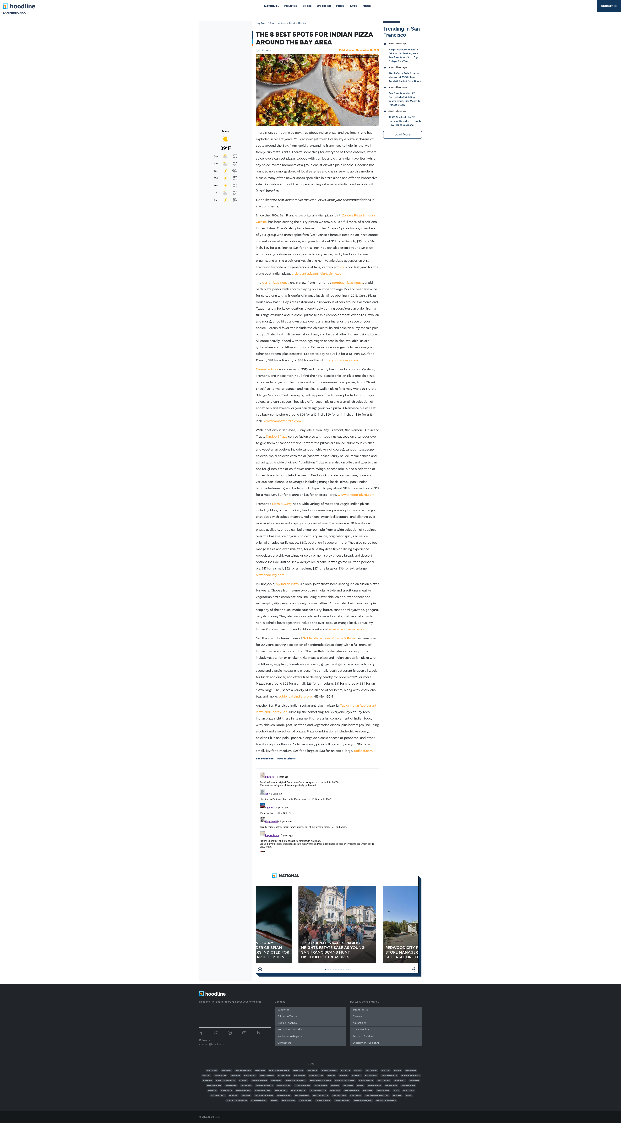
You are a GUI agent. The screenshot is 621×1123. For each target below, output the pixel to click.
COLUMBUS (299, 1075)
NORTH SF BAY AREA (279, 1070)
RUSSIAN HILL (283, 1096)
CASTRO (206, 1075)
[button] (260, 969)
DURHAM (207, 1080)
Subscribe (609, 6)
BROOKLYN (410, 1070)
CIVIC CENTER (267, 1075)
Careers (357, 1016)
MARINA (335, 1086)
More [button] (366, 6)
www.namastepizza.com (282, 421)
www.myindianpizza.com (347, 629)
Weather (324, 6)
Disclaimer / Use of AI (366, 1043)
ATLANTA (345, 1070)
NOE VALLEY (281, 1091)
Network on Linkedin (290, 1029)
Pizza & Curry (282, 504)
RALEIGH (246, 1096)
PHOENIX (367, 1091)
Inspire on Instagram (290, 1036)
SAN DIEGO (355, 1096)
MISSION (212, 1091)
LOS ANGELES (283, 1086)
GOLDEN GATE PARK (344, 1080)
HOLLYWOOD (384, 1080)
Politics (290, 6)
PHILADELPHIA (351, 1091)
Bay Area (261, 23)
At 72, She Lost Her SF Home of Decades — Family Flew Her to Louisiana (404, 121)
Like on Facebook (288, 1023)
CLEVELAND (284, 1075)
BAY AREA (312, 1070)
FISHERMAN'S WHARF (320, 1080)
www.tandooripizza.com (356, 495)
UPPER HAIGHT (342, 1101)
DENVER (343, 1075)
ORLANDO (335, 1091)
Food (340, 6)
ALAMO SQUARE (329, 1070)
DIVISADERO (371, 1075)
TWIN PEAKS (305, 1101)
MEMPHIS (348, 1086)
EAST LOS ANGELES (225, 1080)
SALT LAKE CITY (320, 1096)
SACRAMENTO (302, 1096)
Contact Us (284, 1043)
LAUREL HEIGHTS (264, 1086)
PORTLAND (408, 1091)
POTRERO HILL (218, 1096)
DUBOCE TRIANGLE (410, 1075)
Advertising (359, 1023)
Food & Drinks (297, 23)
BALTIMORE (371, 1070)
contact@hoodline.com (213, 1044)
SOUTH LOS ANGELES (237, 1101)
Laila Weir (263, 50)
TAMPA (274, 1101)
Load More (402, 134)
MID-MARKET (374, 1086)
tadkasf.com (363, 751)
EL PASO (243, 1080)
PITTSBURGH (383, 1091)
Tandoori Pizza (276, 436)
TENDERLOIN (288, 1101)
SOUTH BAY (212, 1070)
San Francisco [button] (14, 12)
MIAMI (360, 1086)
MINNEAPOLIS (408, 1086)
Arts (353, 6)
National (271, 6)
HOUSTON (414, 1080)
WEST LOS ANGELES (386, 1101)
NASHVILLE (226, 1091)
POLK (396, 1091)
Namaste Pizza (267, 369)
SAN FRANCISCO (243, 1070)
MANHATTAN (321, 1086)
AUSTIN (357, 1070)
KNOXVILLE (231, 1086)
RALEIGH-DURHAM (264, 1096)
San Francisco (277, 23)
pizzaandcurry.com (270, 575)
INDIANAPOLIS (214, 1086)
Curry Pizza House (275, 283)
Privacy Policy (361, 1029)
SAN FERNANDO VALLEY (376, 1096)
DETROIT (356, 1075)
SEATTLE (397, 1096)
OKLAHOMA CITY (318, 1091)
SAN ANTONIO (339, 1096)
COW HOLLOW (316, 1075)
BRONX (397, 1070)
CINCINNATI (250, 1075)
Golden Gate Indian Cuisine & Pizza (329, 638)
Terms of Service (363, 1036)
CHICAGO (235, 1075)
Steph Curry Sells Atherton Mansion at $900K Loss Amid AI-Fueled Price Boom (404, 77)
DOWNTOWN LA (389, 1075)
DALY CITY (298, 1070)
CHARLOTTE (220, 1075)
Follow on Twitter (288, 1016)
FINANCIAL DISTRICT (295, 1080)
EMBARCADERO (259, 1080)
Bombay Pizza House (347, 283)
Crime (307, 6)
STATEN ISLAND (258, 1101)
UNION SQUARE (323, 1101)
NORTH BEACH (298, 1091)
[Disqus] (318, 811)
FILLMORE (276, 1080)
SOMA (409, 1096)
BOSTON (385, 1070)
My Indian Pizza (287, 584)
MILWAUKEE (391, 1086)
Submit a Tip (360, 1010)
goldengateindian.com (295, 696)
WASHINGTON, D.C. (363, 1101)
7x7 (342, 267)
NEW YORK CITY (262, 1091)
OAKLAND (260, 1070)
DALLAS (331, 1075)
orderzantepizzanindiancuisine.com (318, 273)
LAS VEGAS (246, 1086)
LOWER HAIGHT (302, 1086)
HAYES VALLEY (366, 1080)
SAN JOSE (226, 1070)
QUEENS (233, 1096)
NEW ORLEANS (243, 1091)
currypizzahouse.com (342, 360)
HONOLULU (399, 1080)
